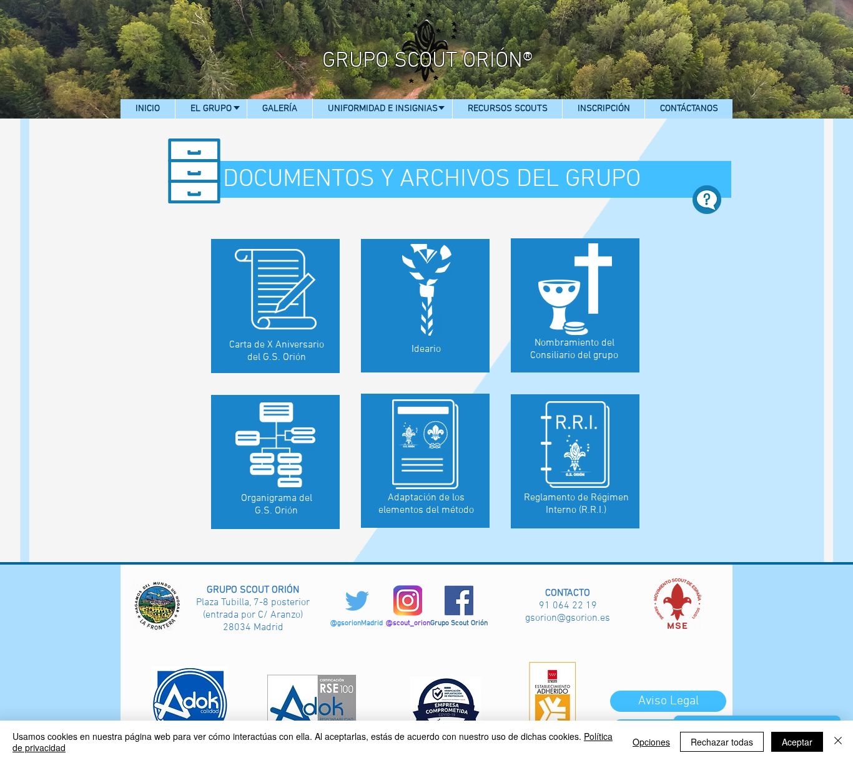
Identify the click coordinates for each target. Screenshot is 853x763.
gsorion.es (588, 618)
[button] (211, 109)
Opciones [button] (651, 742)
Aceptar (797, 742)
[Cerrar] (838, 742)
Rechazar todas (722, 742)
